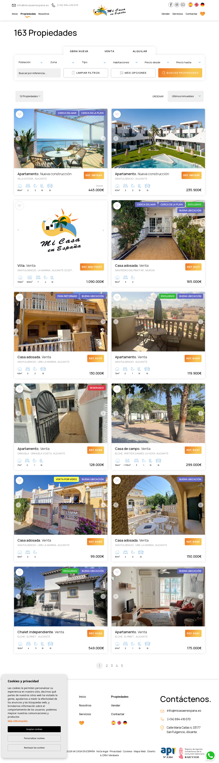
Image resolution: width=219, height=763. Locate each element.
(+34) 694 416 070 (67, 5)
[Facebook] (170, 4)
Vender (166, 13)
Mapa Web (140, 751)
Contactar (191, 13)
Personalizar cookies (34, 738)
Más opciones (136, 73)
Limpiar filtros (88, 73)
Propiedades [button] (28, 13)
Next (104, 138)
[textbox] (31, 62)
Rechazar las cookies (34, 747)
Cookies (127, 751)
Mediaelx (114, 755)
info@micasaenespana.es (33, 5)
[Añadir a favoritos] (19, 114)
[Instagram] (176, 4)
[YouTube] (182, 4)
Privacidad (115, 751)
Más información (18, 721)
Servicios (177, 13)
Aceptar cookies (34, 729)
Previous (17, 138)
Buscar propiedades (183, 73)
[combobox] (30, 62)
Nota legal (102, 751)
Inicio (15, 13)
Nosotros (43, 13)
